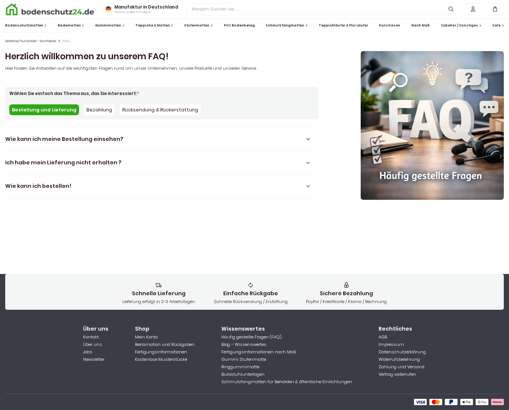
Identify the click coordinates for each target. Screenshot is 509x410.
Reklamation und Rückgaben (165, 344)
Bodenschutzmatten (24, 25)
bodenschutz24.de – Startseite (30, 41)
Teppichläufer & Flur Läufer (343, 25)
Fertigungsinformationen (161, 351)
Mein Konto (146, 337)
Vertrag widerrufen (397, 374)
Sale (496, 25)
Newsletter (93, 359)
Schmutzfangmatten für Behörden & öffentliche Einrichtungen (286, 381)
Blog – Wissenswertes (243, 344)
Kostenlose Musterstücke (161, 359)
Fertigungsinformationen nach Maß (258, 351)
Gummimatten (108, 25)
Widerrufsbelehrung (399, 359)
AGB (383, 337)
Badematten (69, 25)
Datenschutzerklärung (402, 351)
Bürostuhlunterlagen (243, 374)
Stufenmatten (196, 25)
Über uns (92, 344)
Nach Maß (420, 25)
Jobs (87, 351)
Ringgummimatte (240, 366)
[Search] (451, 9)
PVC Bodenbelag (239, 25)
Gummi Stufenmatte (243, 359)
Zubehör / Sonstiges (459, 25)
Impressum (391, 344)
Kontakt (91, 337)
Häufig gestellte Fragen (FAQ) (251, 337)
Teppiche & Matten (152, 25)
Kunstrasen (389, 25)
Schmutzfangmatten (285, 25)
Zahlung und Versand (401, 366)
